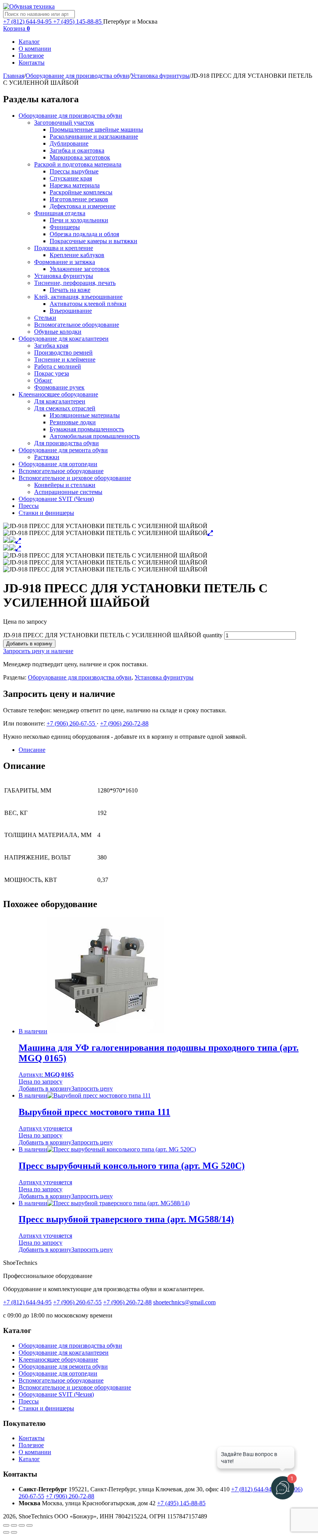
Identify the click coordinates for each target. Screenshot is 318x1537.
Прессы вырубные (74, 171)
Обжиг (43, 380)
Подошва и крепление (63, 248)
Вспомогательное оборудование (76, 324)
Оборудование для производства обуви (77, 75)
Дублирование (69, 143)
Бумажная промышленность (87, 429)
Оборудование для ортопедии (58, 464)
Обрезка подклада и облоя (84, 234)
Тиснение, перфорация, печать (75, 283)
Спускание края (71, 178)
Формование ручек (59, 387)
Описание (32, 749)
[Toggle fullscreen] (22, 1525)
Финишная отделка (59, 213)
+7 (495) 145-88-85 (78, 21)
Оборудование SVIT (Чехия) (56, 499)
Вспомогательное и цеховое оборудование (75, 478)
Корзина (16, 28)
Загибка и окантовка (77, 150)
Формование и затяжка (64, 262)
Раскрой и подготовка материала (77, 164)
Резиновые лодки (73, 422)
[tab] (167, 749)
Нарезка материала (75, 185)
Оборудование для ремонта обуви (63, 450)
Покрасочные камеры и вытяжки (93, 241)
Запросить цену (92, 1088)
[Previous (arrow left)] (6, 1532)
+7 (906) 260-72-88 (124, 723)
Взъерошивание (71, 310)
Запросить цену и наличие (38, 651)
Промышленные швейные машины (96, 129)
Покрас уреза (51, 373)
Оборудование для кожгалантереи (64, 338)
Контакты (32, 62)
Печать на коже (70, 289)
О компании (35, 48)
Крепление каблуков (77, 255)
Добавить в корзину (29, 644)
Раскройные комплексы (81, 192)
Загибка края (51, 345)
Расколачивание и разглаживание (94, 136)
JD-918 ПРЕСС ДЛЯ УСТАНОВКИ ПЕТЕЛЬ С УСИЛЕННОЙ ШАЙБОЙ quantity (113, 635)
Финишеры (65, 227)
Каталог (29, 41)
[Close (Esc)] (6, 1525)
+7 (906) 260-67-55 (72, 723)
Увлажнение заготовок (80, 269)
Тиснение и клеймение (64, 359)
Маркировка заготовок (80, 157)
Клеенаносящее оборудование (58, 394)
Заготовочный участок (64, 122)
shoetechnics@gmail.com (184, 1302)
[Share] (14, 1525)
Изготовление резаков (79, 199)
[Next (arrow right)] (14, 1532)
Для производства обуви (66, 443)
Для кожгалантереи (59, 401)
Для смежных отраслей (64, 408)
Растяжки (46, 457)
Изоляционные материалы (85, 415)
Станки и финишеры (46, 512)
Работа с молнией (57, 366)
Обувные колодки (57, 331)
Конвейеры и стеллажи (64, 485)
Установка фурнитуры (160, 75)
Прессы (29, 506)
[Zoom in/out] (29, 1525)
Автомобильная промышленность (95, 436)
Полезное (31, 55)
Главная (13, 75)
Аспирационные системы (68, 492)
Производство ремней (63, 352)
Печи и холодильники (79, 220)
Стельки (45, 317)
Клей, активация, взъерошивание (78, 296)
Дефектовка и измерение (83, 206)
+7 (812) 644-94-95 (28, 21)
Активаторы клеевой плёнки (88, 303)
